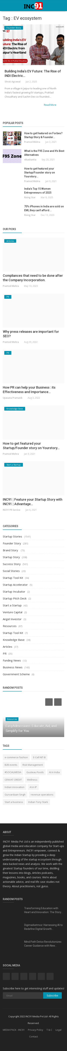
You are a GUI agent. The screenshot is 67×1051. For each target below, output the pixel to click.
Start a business (14, 802)
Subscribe (52, 995)
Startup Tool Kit (13, 578)
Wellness (32, 779)
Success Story (12, 564)
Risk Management (33, 764)
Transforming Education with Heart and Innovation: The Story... (43, 910)
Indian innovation (14, 787)
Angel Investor (12, 619)
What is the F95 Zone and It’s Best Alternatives (44, 152)
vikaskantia (30, 159)
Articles (7, 646)
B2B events (11, 764)
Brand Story (11, 550)
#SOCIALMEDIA (13, 772)
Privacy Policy (35, 1029)
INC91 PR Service (11, 509)
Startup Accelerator (15, 584)
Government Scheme (16, 674)
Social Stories (11, 571)
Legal (58, 1029)
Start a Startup (12, 605)
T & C (49, 1029)
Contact (33, 1036)
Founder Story (12, 543)
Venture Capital (12, 612)
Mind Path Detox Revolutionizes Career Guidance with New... (42, 943)
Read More (50, 104)
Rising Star (30, 197)
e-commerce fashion (16, 757)
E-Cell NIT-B (39, 757)
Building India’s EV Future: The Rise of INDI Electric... (33, 73)
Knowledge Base (14, 640)
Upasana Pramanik (13, 397)
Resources (10, 626)
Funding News (12, 660)
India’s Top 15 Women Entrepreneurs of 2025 (37, 190)
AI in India (54, 772)
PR (5, 653)
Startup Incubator (14, 591)
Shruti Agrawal (12, 81)
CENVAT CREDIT (13, 779)
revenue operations (42, 794)
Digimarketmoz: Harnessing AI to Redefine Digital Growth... (43, 927)
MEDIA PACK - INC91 (14, 1029)
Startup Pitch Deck (14, 598)
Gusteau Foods (35, 772)
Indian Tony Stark (38, 802)
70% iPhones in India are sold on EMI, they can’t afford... (44, 208)
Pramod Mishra (32, 141)
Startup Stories (12, 536)
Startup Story (11, 557)
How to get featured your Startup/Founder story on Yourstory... (39, 172)
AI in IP (33, 787)
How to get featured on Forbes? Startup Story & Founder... (43, 135)
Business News (13, 667)
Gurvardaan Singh (15, 794)
